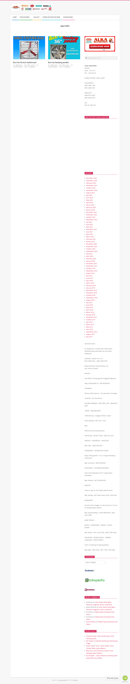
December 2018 (91, 290)
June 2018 (89, 305)
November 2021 (91, 229)
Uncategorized (17, 67)
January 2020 (90, 261)
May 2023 (89, 200)
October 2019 (90, 268)
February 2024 (91, 183)
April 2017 (89, 322)
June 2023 (89, 198)
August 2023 (90, 193)
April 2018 (89, 310)
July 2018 (89, 303)
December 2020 (91, 244)
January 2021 (90, 242)
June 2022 (89, 224)
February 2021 (91, 239)
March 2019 (90, 283)
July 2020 (89, 254)
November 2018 (91, 293)
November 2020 (91, 246)
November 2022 (91, 215)
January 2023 (90, 210)
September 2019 (91, 271)
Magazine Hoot (63, 680)
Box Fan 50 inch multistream (24, 62)
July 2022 (89, 222)
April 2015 (89, 329)
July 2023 (89, 195)
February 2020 (91, 259)
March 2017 (90, 324)
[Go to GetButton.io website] (125, 682)
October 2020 (90, 249)
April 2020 (89, 256)
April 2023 (89, 203)
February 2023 (91, 207)
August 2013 (90, 334)
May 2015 (89, 327)
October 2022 (90, 217)
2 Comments (31, 67)
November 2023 (91, 185)
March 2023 (90, 205)
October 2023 (90, 188)
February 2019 (91, 285)
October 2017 (90, 320)
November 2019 (91, 266)
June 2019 (89, 278)
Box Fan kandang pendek (58, 62)
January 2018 (90, 315)
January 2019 (90, 288)
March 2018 (90, 312)
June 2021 (89, 232)
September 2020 (91, 251)
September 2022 (91, 220)
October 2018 (90, 295)
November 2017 (91, 317)
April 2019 (89, 281)
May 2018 (89, 307)
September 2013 (91, 332)
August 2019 (90, 273)
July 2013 (89, 337)
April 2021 (89, 234)
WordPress (75, 680)
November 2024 (91, 181)
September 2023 (91, 190)
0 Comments (66, 67)
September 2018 (91, 298)
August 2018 (90, 300)
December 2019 (91, 263)
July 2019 (89, 276)
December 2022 (91, 212)
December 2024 (91, 178)
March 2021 (90, 237)
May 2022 (89, 227)
